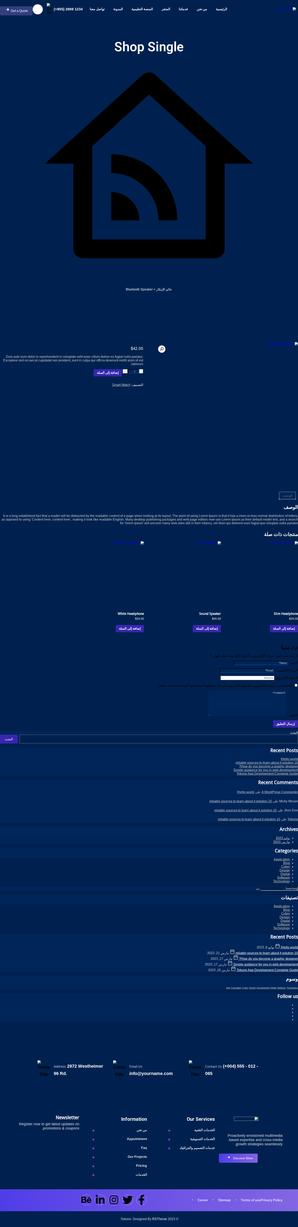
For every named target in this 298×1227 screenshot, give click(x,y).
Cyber (285, 866)
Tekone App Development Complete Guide (267, 773)
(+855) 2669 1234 (68, 9)
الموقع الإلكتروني (286, 677)
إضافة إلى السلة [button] (284, 628)
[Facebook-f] (141, 1199)
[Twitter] (127, 1199)
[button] (161, 349)
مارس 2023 (281, 842)
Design (285, 870)
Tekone (292, 819)
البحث (294, 732)
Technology (281, 881)
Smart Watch (121, 385)
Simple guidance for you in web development (265, 770)
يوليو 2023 (283, 838)
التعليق (292, 715)
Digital (285, 874)
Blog (286, 863)
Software (283, 877)
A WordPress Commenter (280, 792)
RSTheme (159, 1219)
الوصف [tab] (287, 495)
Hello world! (289, 759)
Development (263, 988)
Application (282, 859)
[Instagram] (113, 1199)
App (228, 988)
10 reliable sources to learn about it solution (267, 762)
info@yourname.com (151, 1073)
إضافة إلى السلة (108, 372)
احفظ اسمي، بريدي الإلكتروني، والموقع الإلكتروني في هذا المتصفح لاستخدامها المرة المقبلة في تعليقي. (225, 685)
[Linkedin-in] (100, 1199)
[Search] (258, 889)
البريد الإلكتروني (286, 670)
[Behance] (86, 1199)
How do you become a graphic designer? (268, 766)
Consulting (236, 988)
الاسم (293, 662)
